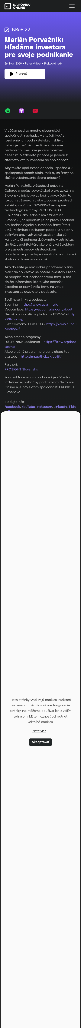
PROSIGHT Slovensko (21, 369)
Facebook (12, 407)
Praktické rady (53, 63)
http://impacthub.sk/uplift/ (41, 356)
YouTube (28, 407)
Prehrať (21, 74)
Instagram (44, 407)
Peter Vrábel (33, 63)
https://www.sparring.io (39, 304)
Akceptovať (40, 742)
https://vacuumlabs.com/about (48, 309)
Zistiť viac (39, 731)
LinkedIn (60, 407)
